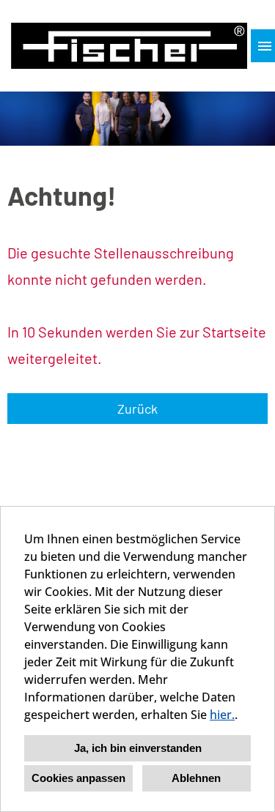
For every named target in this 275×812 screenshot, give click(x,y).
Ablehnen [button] (196, 778)
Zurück (137, 409)
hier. (222, 715)
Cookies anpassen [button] (78, 778)
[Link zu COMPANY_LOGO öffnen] (129, 45)
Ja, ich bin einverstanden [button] (138, 748)
